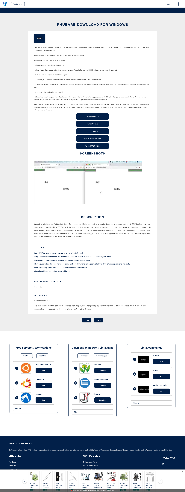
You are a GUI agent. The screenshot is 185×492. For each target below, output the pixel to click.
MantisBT (98, 364)
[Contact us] (167, 464)
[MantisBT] (85, 368)
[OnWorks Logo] (5, 4)
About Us (12, 466)
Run (43, 370)
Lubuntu (39, 394)
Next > (98, 320)
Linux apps (84, 356)
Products (16, 4)
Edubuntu (40, 379)
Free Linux (26, 356)
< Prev (86, 320)
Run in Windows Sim (92, 138)
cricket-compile (160, 385)
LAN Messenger (101, 379)
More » (18, 408)
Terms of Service (89, 469)
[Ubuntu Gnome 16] (26, 368)
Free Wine (42, 356)
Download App (93, 116)
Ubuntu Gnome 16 (43, 364)
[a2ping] (144, 374)
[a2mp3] (144, 359)
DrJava (97, 394)
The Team (12, 462)
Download (102, 370)
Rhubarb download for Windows (92, 24)
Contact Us (13, 469)
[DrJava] (85, 397)
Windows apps (101, 356)
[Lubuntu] (26, 397)
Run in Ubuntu (92, 124)
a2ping (156, 370)
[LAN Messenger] (85, 383)
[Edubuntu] (26, 383)
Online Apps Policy (90, 462)
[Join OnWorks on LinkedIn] (163, 464)
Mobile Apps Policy (90, 466)
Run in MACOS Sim (92, 146)
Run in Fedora (92, 131)
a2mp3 (156, 355)
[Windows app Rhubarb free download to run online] (39, 38)
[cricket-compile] (144, 389)
